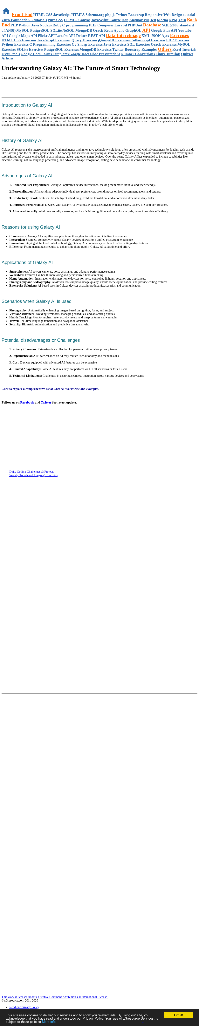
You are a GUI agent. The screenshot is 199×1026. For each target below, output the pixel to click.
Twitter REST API (90, 36)
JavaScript (62, 15)
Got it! (178, 1014)
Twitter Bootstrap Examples (134, 49)
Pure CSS (55, 20)
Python (25, 25)
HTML (39, 15)
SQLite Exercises (30, 49)
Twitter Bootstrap (130, 15)
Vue (146, 20)
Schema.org (95, 15)
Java (35, 25)
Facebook (27, 402)
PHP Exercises (177, 40)
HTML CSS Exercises (19, 40)
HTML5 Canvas (77, 20)
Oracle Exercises (164, 44)
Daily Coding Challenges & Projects (31, 471)
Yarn (182, 20)
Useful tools (11, 54)
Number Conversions (138, 54)
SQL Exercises (138, 44)
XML (145, 36)
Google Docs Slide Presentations (94, 54)
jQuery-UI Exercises (114, 40)
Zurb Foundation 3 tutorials (24, 20)
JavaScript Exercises (53, 40)
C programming (75, 25)
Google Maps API (23, 36)
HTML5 (78, 15)
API (146, 30)
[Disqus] (99, 642)
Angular (136, 20)
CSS (48, 15)
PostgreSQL (40, 30)
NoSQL (68, 30)
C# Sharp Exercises (87, 44)
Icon (124, 20)
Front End (22, 14)
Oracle (98, 30)
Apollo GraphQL (127, 30)
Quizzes (187, 54)
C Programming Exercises (50, 44)
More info (49, 1021)
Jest (153, 20)
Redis (108, 30)
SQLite (56, 30)
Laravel (120, 25)
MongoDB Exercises (95, 49)
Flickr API (46, 36)
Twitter (46, 402)
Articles (7, 58)
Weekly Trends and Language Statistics (33, 475)
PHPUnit (135, 25)
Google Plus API (164, 30)
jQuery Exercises (83, 40)
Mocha (162, 20)
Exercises (179, 35)
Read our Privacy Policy (24, 1007)
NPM (173, 20)
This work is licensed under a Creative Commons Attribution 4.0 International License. (55, 997)
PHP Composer (101, 25)
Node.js (46, 25)
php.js (110, 15)
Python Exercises (15, 44)
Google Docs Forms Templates (45, 54)
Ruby (56, 25)
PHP (14, 25)
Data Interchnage (123, 35)
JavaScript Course (106, 20)
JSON (156, 36)
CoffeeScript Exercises (147, 40)
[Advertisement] (47, 87)
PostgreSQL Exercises (61, 49)
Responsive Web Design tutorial (170, 15)
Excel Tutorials (184, 49)
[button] (99, 4)
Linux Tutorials (167, 54)
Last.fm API (65, 36)
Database (152, 24)
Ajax (165, 36)
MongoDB (83, 30)
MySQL (22, 30)
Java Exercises (115, 44)
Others (165, 49)
